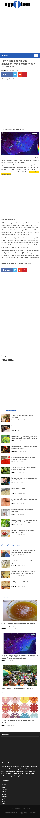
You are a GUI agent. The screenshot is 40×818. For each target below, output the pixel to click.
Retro (3, 801)
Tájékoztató (32, 812)
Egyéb (3, 799)
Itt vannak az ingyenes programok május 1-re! (18, 688)
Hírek (3, 787)
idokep (16, 260)
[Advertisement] (20, 31)
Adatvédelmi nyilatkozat (11, 812)
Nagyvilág (4, 789)
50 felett (4, 803)
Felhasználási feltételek (20, 814)
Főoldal (5, 55)
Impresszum (23, 812)
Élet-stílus (4, 792)
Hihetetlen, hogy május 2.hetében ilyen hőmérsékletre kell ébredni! (18, 63)
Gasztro (3, 794)
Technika (4, 796)
